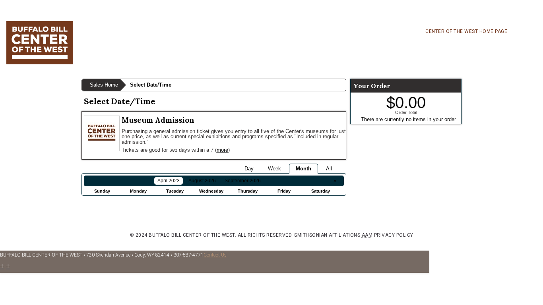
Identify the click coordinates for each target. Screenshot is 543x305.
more (222, 150)
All (329, 169)
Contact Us (215, 255)
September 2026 (243, 180)
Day (249, 169)
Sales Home (104, 85)
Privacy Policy (393, 235)
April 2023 (168, 180)
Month (303, 169)
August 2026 (202, 180)
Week (274, 169)
